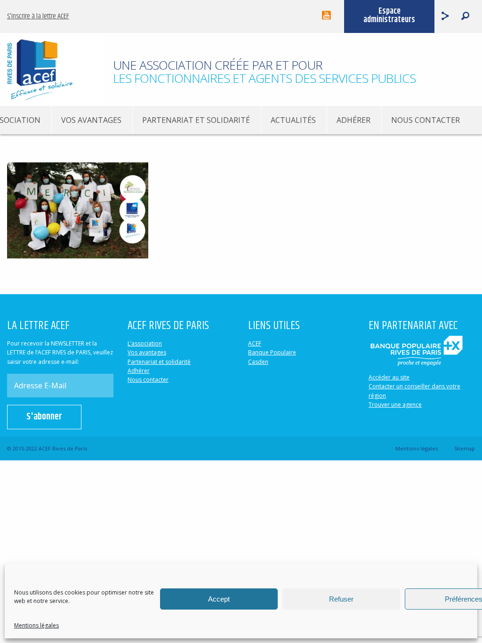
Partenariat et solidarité (196, 120)
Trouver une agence (395, 405)
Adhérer (353, 120)
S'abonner (44, 417)
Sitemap (464, 448)
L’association (145, 343)
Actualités (293, 120)
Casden (258, 362)
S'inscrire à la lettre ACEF (38, 16)
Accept (219, 599)
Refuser (341, 599)
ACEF (254, 343)
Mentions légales (36, 625)
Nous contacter (425, 120)
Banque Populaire (272, 352)
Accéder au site (389, 377)
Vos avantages (91, 120)
